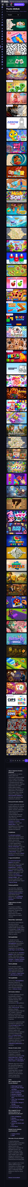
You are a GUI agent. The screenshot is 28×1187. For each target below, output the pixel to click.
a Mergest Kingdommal (15, 866)
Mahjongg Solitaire (16, 1086)
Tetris (10, 970)
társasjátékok (20, 981)
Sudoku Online (15, 1134)
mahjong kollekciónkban (15, 893)
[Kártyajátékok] (2, 39)
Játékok (8, 6)
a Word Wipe (12, 852)
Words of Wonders (14, 847)
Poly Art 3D (15, 1007)
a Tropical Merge (16, 881)
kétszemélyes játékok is (16, 795)
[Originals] (2, 20)
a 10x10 (13, 973)
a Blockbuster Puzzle (16, 975)
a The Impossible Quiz (16, 1056)
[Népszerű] (2, 14)
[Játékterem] (2, 34)
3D (18, 1003)
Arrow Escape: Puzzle (17, 1091)
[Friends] (2, 4)
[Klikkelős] (2, 41)
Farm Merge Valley (16, 1107)
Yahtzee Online (17, 989)
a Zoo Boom (16, 874)
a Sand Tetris (20, 973)
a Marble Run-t (15, 823)
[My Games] (6, 4)
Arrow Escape (15, 1106)
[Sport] (2, 49)
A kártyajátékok (16, 942)
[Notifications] (11, 4)
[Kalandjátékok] (2, 36)
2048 (12, 1135)
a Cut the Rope (18, 1059)
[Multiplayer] (2, 22)
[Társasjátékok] (2, 59)
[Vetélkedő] (2, 62)
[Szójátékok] (2, 57)
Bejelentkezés (19, 4)
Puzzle (12, 6)
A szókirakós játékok (15, 835)
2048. (19, 929)
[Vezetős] (2, 64)
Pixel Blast (14, 1126)
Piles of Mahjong (16, 1092)
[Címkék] (2, 68)
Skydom (13, 1118)
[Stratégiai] (2, 51)
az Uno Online (20, 950)
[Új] (2, 12)
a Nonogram (20, 1061)
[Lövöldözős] (2, 44)
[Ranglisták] (2, 25)
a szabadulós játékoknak (15, 1042)
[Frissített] (2, 17)
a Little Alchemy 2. (14, 822)
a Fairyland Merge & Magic (15, 876)
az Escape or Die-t (16, 1025)
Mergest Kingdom (16, 1094)
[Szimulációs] (2, 54)
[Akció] (2, 28)
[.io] (2, 31)
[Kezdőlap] (2, 7)
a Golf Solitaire (18, 961)
